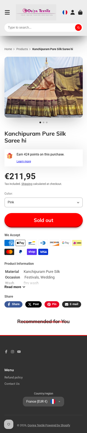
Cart (80, 12)
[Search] (78, 27)
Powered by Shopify (57, 425)
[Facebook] (6, 352)
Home (8, 49)
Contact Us (12, 384)
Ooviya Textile (36, 425)
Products (22, 49)
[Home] (36, 12)
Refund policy (13, 377)
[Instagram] (12, 352)
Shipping (26, 183)
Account (72, 12)
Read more (12, 287)
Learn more (24, 161)
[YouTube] (19, 352)
